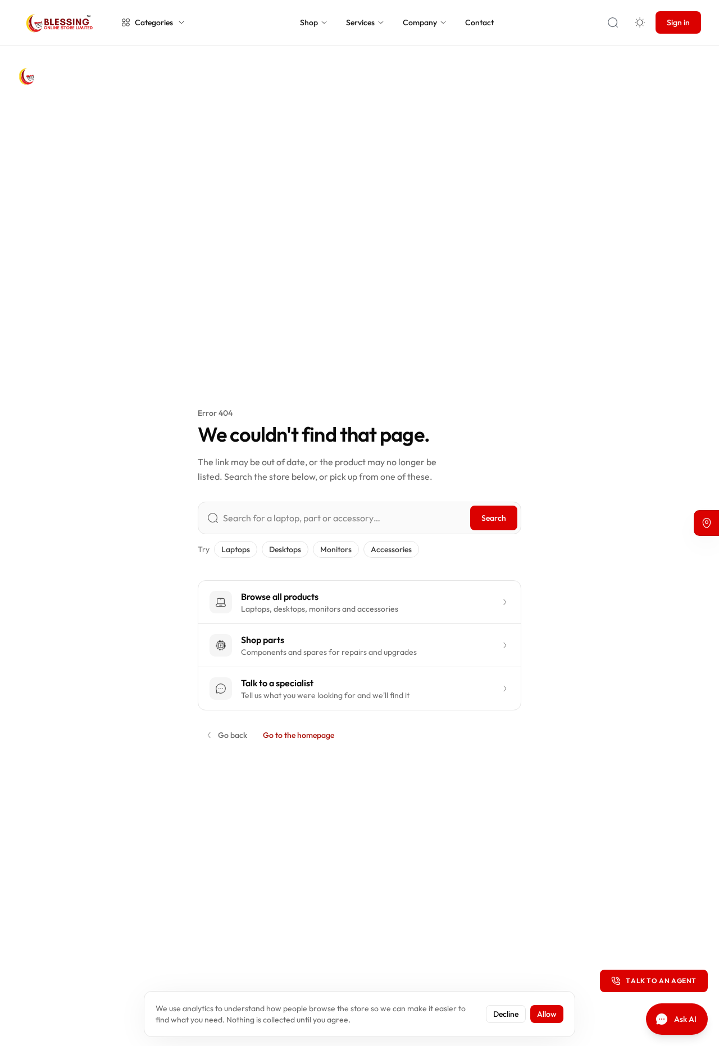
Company (420, 22)
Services (360, 22)
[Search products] (613, 22)
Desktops (285, 549)
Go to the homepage (298, 735)
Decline (505, 1014)
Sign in (678, 22)
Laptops (235, 549)
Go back (232, 735)
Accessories (391, 549)
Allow (547, 1014)
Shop (309, 22)
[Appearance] (640, 22)
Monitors (336, 549)
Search (493, 518)
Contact (479, 22)
